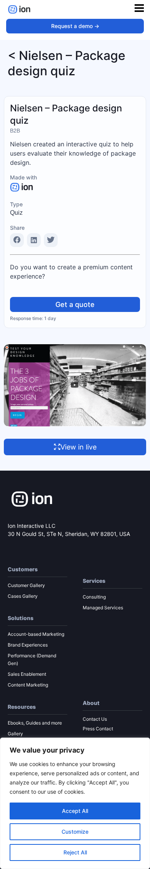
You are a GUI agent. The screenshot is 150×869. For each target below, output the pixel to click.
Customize (75, 831)
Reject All (75, 852)
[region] (75, 803)
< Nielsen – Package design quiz (66, 63)
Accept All (75, 811)
